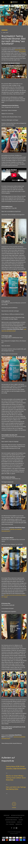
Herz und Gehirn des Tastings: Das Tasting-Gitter (16, 788)
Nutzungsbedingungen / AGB (14, 817)
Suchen (21, 819)
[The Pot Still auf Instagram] (14, 828)
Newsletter (19, 824)
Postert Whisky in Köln (20, 49)
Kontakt (19, 822)
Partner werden (10, 822)
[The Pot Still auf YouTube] (16, 828)
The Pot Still (18, 831)
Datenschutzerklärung (17, 815)
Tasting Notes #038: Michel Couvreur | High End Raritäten (16, 767)
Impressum (6, 815)
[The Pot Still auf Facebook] (11, 828)
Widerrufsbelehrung (11, 819)
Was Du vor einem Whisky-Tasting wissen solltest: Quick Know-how (16, 778)
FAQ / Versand (10, 824)
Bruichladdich (22, 51)
